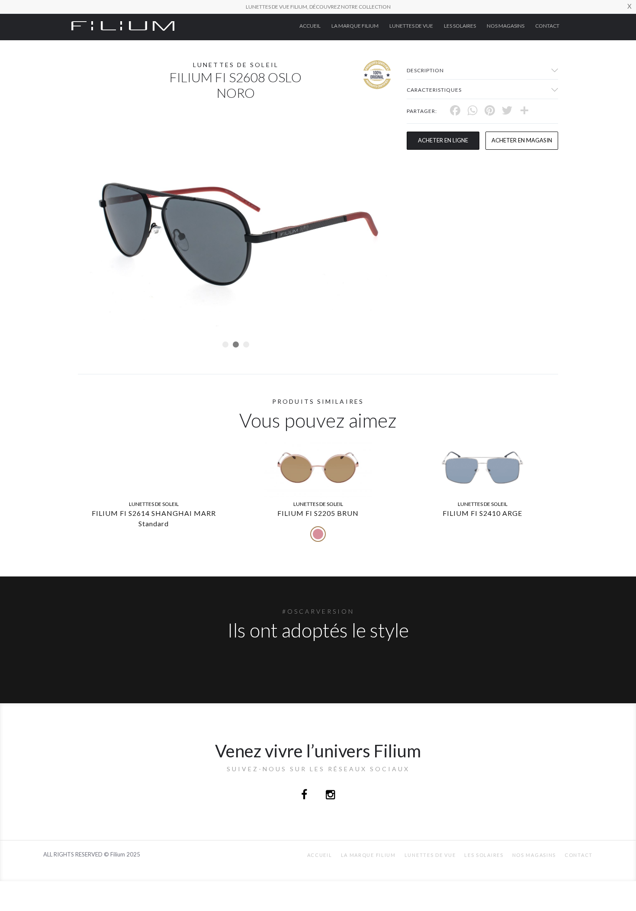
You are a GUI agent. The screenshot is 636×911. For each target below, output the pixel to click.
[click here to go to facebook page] (304, 796)
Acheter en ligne (443, 140)
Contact (547, 26)
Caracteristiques (434, 90)
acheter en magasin (521, 140)
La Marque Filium (355, 26)
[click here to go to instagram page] (330, 796)
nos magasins (505, 26)
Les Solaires (460, 26)
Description (425, 70)
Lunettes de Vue (411, 26)
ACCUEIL (310, 26)
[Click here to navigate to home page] (122, 25)
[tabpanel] (236, 227)
